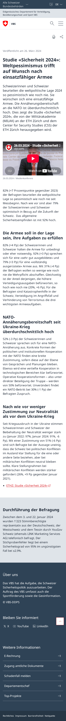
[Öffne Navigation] (60, 23)
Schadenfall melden (17, 676)
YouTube (23, 626)
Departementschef (16, 686)
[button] (60, 621)
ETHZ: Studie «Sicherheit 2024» (27, 485)
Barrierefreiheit (35, 715)
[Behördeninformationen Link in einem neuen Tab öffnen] (47, 4)
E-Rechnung (12, 656)
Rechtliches (8, 715)
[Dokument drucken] (54, 37)
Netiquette (50, 715)
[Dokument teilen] (61, 37)
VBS (13, 23)
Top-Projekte (12, 696)
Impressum (21, 715)
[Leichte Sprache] (51, 4)
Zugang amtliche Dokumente (23, 666)
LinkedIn (42, 626)
